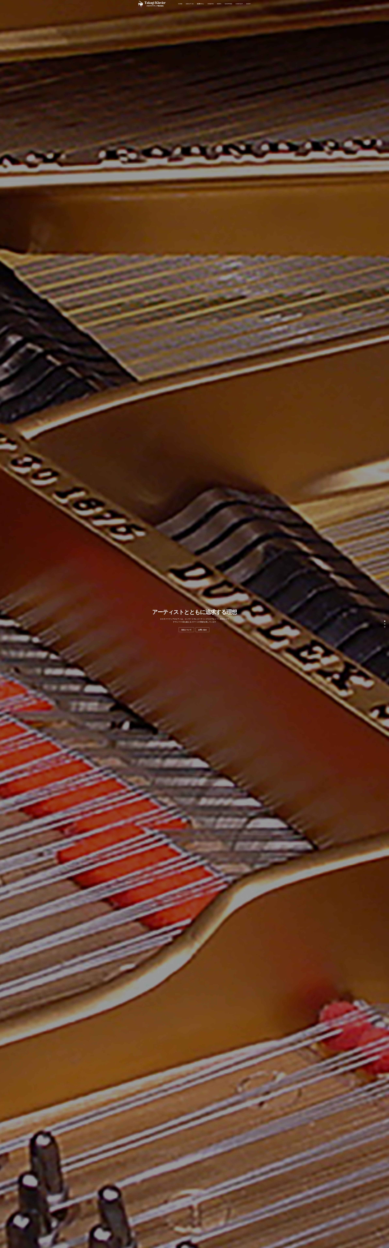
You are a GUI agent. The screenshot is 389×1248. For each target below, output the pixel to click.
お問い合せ (202, 630)
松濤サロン (200, 4)
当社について (186, 630)
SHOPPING (228, 4)
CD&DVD (211, 4)
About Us (190, 4)
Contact (239, 4)
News (219, 4)
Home (180, 4)
